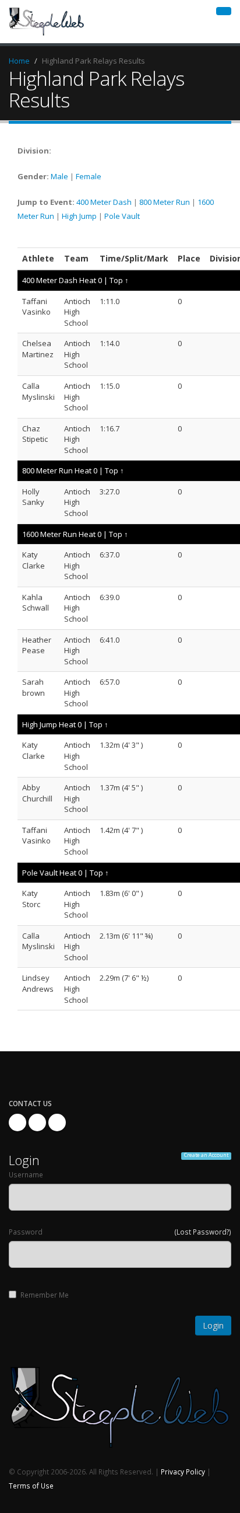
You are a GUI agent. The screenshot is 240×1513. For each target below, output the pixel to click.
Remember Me (44, 1294)
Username (26, 1174)
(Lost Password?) (203, 1231)
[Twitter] (37, 1122)
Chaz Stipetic (35, 434)
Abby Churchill (37, 793)
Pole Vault (122, 216)
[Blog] (57, 1122)
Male (59, 176)
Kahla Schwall (35, 602)
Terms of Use (31, 1485)
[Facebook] (17, 1122)
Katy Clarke (33, 560)
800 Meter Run (164, 202)
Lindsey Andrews (38, 983)
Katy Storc (31, 898)
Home (19, 60)
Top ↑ (119, 280)
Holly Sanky (33, 497)
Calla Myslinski (38, 391)
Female (88, 176)
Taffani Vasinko (36, 307)
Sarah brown (33, 687)
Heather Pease (36, 645)
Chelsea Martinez (38, 349)
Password (26, 1231)
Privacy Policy (183, 1471)
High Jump (79, 216)
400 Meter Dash (104, 202)
